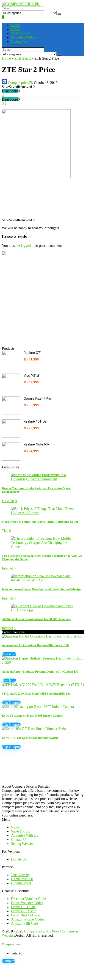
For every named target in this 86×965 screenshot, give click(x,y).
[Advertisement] (43, 200)
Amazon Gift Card (24, 923)
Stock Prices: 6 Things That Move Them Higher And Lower (40, 521)
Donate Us (19, 859)
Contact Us (19, 41)
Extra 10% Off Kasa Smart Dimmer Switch (30, 738)
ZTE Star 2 (22, 58)
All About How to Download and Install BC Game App (36, 619)
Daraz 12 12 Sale (23, 911)
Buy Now (9, 654)
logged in (27, 245)
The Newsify (20, 875)
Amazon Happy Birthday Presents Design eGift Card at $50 (40, 671)
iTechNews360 (22, 879)
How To (8, 501)
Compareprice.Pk (20, 83)
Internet (7, 568)
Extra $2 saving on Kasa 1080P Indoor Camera (32, 715)
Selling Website (22, 844)
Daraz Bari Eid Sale (25, 915)
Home (15, 25)
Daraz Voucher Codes (27, 903)
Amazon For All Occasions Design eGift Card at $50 (35, 645)
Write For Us (20, 33)
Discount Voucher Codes (29, 899)
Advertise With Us (24, 37)
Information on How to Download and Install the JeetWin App (41, 589)
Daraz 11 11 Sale (23, 907)
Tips (5, 531)
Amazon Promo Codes (27, 919)
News (15, 29)
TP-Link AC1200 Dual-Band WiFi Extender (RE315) (36, 693)
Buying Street (21, 883)
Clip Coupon (11, 702)
